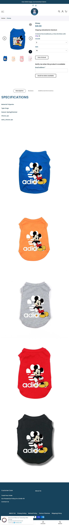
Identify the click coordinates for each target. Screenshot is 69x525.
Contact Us (5, 502)
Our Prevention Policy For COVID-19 (12, 498)
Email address (40, 67)
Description (19, 91)
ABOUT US (12, 513)
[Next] (31, 38)
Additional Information (45, 91)
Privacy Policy (21, 513)
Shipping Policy (57, 513)
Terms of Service (44, 513)
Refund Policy (32, 513)
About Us (38, 491)
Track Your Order (6, 495)
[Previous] (4, 38)
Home (3, 18)
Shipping (38, 30)
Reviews (30, 91)
